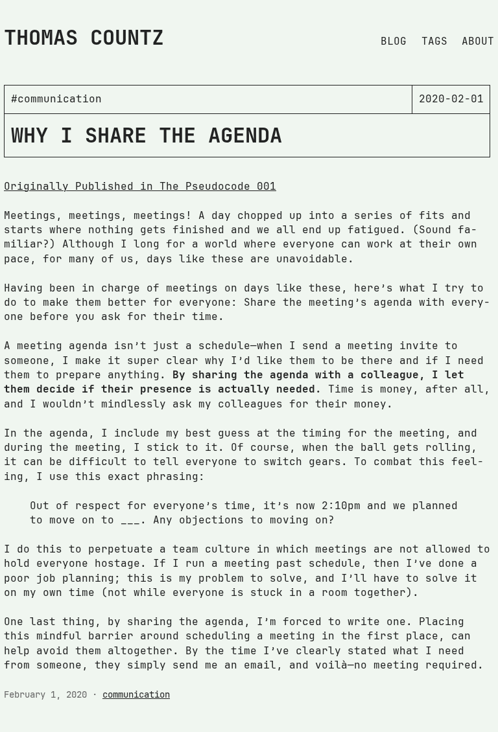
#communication (56, 99)
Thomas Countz (84, 37)
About (478, 41)
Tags (434, 41)
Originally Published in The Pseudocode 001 (140, 186)
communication (136, 694)
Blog (394, 41)
